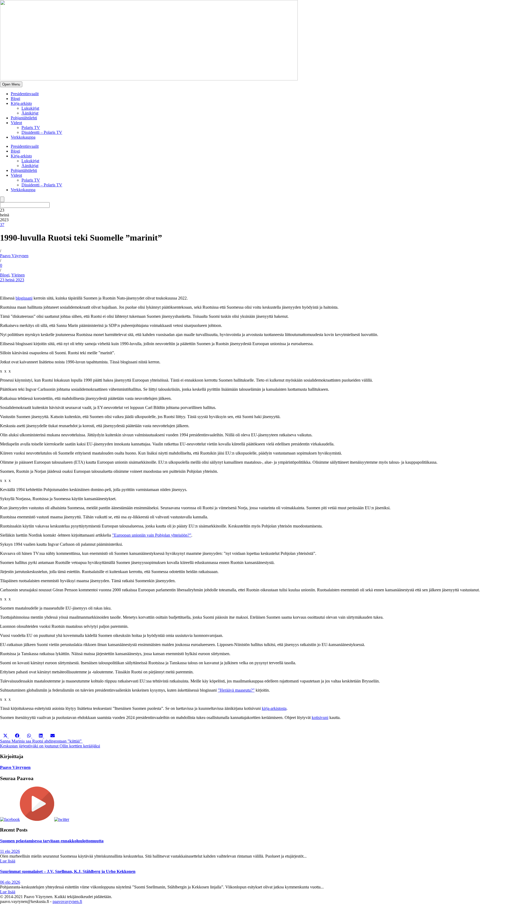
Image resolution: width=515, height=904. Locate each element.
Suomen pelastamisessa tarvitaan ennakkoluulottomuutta (52, 841)
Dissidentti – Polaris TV (41, 132)
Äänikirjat (29, 113)
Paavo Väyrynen (14, 255)
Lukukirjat (30, 108)
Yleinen (18, 275)
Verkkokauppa (23, 137)
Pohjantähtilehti (24, 118)
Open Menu (11, 84)
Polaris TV (30, 127)
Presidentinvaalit (25, 93)
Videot (16, 122)
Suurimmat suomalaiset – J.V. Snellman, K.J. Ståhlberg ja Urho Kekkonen (67, 871)
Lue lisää (7, 861)
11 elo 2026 (10, 851)
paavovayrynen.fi (67, 901)
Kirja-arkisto (21, 103)
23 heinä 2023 (12, 280)
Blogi (15, 98)
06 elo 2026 (10, 882)
